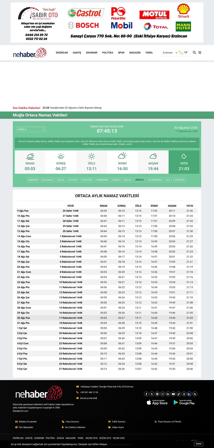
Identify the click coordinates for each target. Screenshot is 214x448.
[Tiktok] (178, 393)
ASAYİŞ (77, 52)
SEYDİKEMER (154, 180)
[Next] (189, 393)
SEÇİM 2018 (91, 438)
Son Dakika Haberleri (75, 427)
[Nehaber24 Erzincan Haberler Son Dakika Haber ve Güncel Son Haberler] (30, 52)
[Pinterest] (157, 393)
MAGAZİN (134, 52)
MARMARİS (102, 180)
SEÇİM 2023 (119, 438)
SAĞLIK (60, 438)
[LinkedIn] (168, 393)
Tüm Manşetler (26, 427)
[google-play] (184, 402)
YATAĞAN (179, 180)
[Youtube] (173, 393)
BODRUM (33, 180)
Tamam (198, 444)
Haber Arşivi (118, 427)
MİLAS (127, 180)
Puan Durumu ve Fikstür (169, 421)
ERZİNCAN (62, 52)
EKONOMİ (91, 52)
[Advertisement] (107, 82)
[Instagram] (162, 393)
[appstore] (157, 402)
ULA (168, 180)
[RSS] (194, 393)
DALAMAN (47, 180)
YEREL (149, 52)
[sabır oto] (107, 22)
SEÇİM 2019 (105, 438)
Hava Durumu (72, 421)
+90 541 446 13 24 (89, 392)
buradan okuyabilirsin (120, 444)
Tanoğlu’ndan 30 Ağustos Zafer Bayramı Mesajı (72, 107)
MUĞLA (116, 180)
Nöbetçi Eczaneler (28, 421)
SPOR (121, 52)
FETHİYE (73, 180)
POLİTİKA (107, 52)
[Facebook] (146, 393)
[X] (151, 393)
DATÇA (60, 180)
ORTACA (140, 180)
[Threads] (184, 393)
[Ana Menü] (198, 53)
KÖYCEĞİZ (87, 180)
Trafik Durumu (118, 421)
